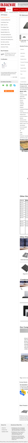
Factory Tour (4, 429)
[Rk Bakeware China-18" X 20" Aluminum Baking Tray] (24, 36)
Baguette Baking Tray (5, 32)
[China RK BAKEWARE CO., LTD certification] (4, 65)
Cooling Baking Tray (5, 29)
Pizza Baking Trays (5, 27)
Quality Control (5, 431)
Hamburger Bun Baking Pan (6, 37)
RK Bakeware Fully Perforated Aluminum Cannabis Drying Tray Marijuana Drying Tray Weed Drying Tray (18, 438)
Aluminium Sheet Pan (13, 12)
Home (2, 9)
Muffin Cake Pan (4, 24)
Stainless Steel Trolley (5, 44)
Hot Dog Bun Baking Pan (6, 34)
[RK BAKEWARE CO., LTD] (8, 5)
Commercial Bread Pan (5, 19)
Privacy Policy (3, 441)
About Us (16, 9)
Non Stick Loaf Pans (5, 42)
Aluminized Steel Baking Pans (7, 39)
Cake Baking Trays (5, 22)
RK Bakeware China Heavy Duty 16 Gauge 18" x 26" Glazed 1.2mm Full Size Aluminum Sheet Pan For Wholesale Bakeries (10, 55)
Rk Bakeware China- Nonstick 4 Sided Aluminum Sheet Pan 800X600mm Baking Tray (18, 433)
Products (9, 9)
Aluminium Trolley (4, 46)
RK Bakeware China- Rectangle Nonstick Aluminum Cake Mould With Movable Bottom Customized (18, 429)
